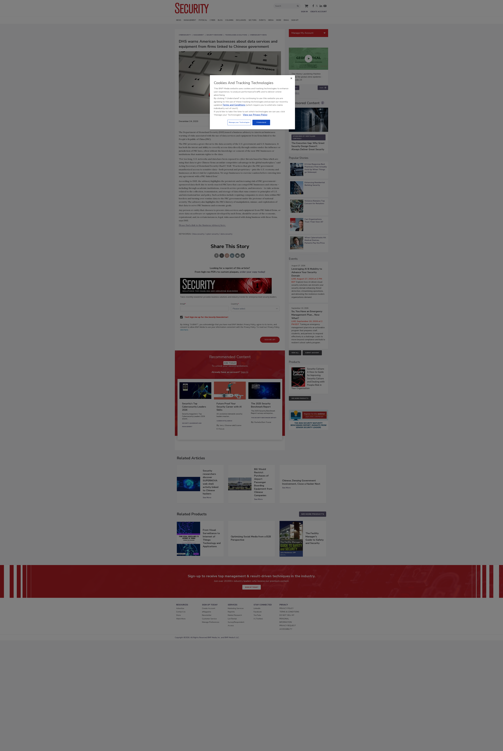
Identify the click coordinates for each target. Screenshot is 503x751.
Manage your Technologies (239, 122)
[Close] (291, 78)
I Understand (261, 122)
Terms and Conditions (233, 104)
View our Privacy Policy (255, 114)
